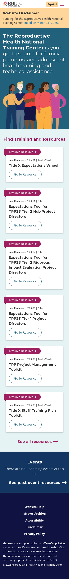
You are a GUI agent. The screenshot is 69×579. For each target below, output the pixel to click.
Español (52, 4)
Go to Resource (25, 174)
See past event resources (34, 482)
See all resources (34, 441)
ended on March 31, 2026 (41, 23)
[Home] (12, 4)
